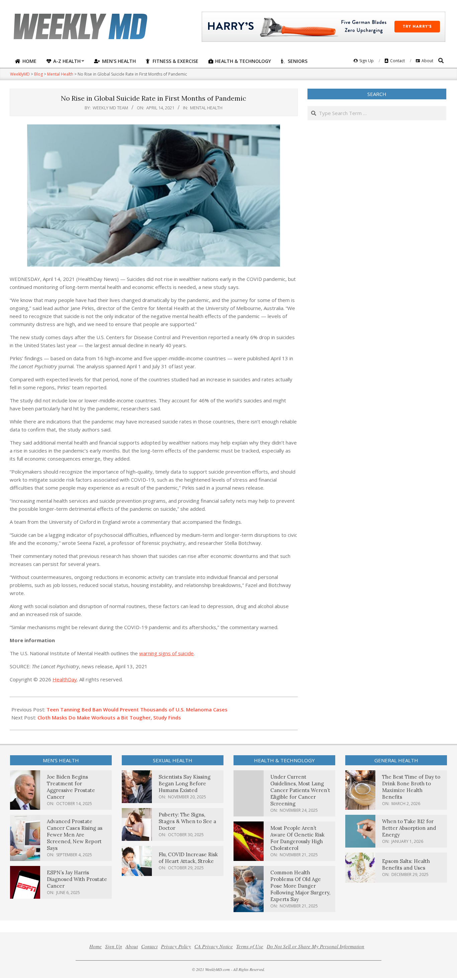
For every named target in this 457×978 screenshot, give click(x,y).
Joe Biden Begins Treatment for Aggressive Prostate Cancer (71, 787)
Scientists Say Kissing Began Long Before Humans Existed (184, 783)
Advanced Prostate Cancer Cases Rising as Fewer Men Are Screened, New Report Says (74, 834)
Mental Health (206, 108)
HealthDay (65, 679)
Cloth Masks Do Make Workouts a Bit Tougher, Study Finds (109, 717)
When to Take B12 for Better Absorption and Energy (409, 828)
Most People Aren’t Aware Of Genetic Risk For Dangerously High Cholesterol (297, 838)
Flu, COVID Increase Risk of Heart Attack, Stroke (188, 857)
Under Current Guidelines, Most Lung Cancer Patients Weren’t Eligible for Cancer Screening (300, 790)
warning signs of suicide (166, 653)
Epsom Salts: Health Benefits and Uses (406, 864)
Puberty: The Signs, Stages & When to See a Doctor (187, 821)
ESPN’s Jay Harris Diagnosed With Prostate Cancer (77, 879)
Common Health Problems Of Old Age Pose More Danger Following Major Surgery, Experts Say (300, 885)
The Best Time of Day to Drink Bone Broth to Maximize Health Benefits (411, 787)
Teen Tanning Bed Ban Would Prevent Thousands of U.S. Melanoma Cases (137, 709)
